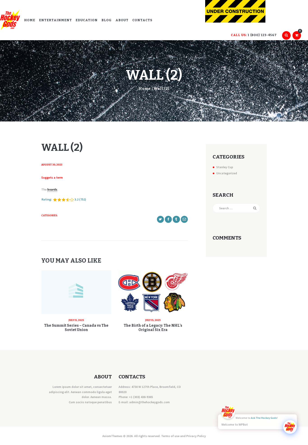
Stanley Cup (224, 167)
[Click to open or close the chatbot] (290, 427)
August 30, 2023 (51, 164)
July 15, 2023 (76, 320)
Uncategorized (226, 173)
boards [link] (52, 189)
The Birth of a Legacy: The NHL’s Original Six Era (153, 327)
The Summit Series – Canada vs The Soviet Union (76, 327)
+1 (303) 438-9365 (141, 397)
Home (145, 88)
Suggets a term (52, 177)
